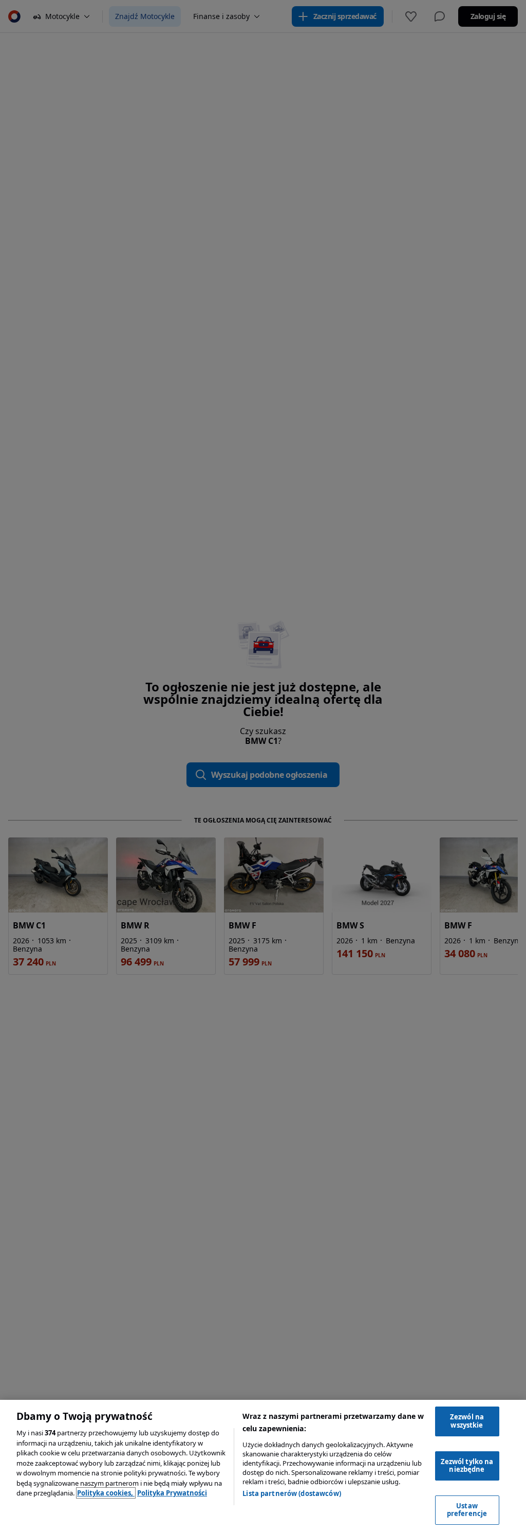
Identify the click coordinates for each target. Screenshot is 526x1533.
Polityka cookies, (106, 1493)
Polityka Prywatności (172, 1493)
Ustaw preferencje (467, 1510)
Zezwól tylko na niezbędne (467, 1465)
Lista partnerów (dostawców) (291, 1493)
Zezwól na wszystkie (467, 1421)
